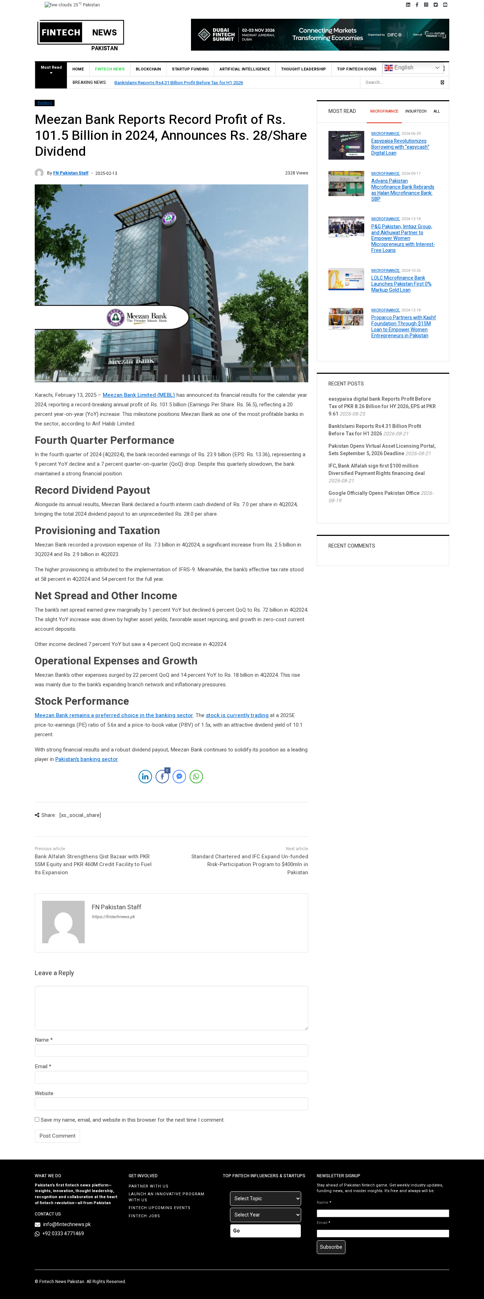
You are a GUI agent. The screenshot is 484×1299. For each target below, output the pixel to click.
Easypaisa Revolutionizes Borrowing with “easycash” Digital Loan (400, 147)
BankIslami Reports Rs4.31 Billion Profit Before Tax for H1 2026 (178, 82)
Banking (45, 103)
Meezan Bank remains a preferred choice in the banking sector (114, 715)
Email (41, 1066)
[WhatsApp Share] (196, 776)
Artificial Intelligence (245, 69)
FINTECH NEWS (110, 69)
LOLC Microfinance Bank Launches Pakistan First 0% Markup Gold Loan (401, 284)
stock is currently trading (237, 715)
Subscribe (331, 1247)
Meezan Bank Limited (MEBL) (139, 395)
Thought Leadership (303, 69)
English (403, 67)
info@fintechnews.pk (67, 1224)
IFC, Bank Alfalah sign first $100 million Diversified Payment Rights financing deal (376, 469)
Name (42, 1040)
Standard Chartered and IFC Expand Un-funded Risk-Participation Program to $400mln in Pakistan (249, 864)
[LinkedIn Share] (145, 776)
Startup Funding (190, 69)
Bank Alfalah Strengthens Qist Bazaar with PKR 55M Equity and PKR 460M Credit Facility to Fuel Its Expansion (93, 864)
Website (44, 1093)
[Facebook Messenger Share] (179, 776)
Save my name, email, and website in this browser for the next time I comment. (133, 1120)
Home (78, 69)
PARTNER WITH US (149, 1186)
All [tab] (437, 111)
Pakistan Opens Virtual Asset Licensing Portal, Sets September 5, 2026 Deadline (381, 449)
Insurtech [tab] (416, 111)
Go (236, 1231)
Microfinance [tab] (384, 111)
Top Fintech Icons (357, 69)
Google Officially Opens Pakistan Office (374, 493)
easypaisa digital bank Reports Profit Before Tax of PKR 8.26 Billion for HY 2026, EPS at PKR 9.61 (382, 406)
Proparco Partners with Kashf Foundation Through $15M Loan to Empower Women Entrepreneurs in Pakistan (403, 326)
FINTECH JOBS (144, 1216)
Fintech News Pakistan (61, 1281)
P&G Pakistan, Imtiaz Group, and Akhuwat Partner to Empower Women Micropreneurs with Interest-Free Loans (403, 238)
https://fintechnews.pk (113, 917)
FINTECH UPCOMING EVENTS (160, 1208)
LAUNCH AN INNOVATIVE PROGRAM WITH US (166, 1197)
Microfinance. (385, 134)
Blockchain (148, 69)
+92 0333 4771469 (63, 1233)
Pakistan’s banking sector (86, 759)
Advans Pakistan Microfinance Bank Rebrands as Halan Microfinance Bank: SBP (402, 189)
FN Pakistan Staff (71, 173)
